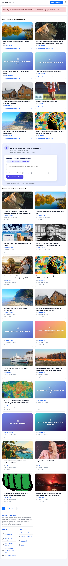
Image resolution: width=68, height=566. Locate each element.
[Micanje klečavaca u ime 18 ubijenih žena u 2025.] (17, 66)
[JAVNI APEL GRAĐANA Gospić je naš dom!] (50, 65)
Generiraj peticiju (16, 177)
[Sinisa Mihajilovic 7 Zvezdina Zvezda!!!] (50, 95)
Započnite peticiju (56, 2)
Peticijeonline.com (7, 2)
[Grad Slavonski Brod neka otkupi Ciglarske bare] (17, 36)
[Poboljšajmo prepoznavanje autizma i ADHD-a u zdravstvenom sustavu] (50, 126)
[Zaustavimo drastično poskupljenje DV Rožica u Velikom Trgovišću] (17, 96)
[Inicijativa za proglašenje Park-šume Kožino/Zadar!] (17, 126)
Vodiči (4, 530)
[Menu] (65, 2)
